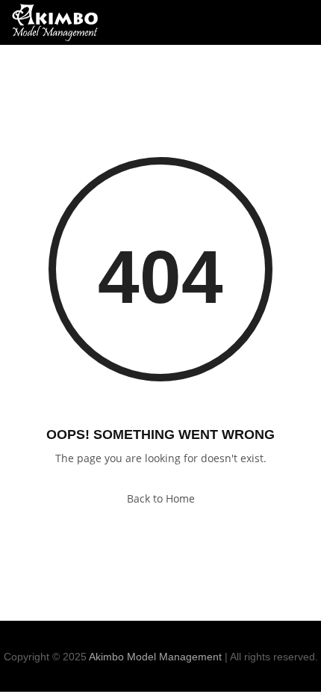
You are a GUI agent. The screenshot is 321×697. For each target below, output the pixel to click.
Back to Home (161, 498)
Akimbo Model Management (155, 657)
